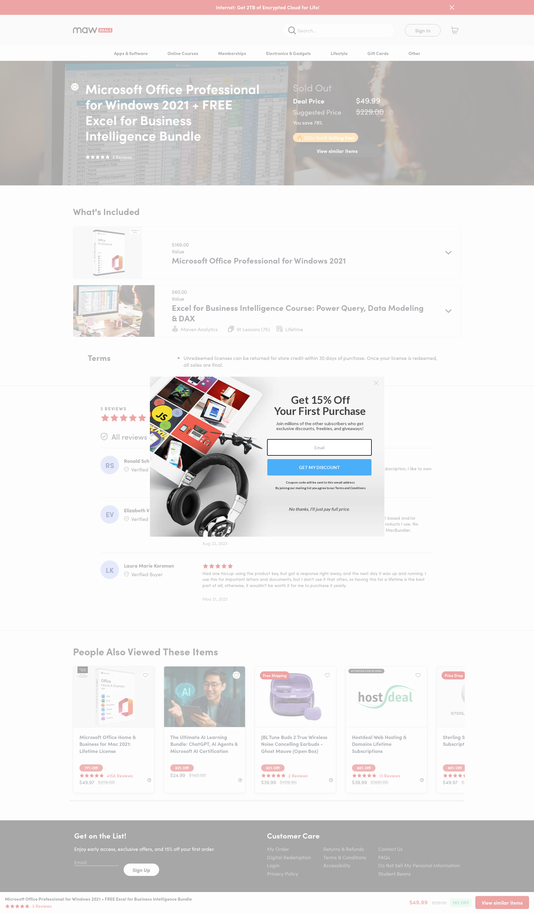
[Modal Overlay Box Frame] (267, 456)
